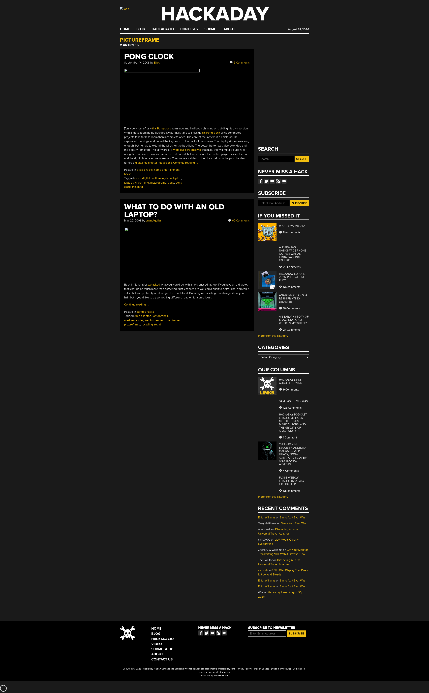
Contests (189, 29)
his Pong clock (211, 132)
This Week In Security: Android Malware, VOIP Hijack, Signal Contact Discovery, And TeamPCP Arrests (293, 454)
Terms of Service (261, 669)
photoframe (172, 320)
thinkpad (137, 187)
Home (125, 29)
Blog (140, 29)
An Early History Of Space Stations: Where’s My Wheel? (294, 320)
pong (171, 182)
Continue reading (185, 162)
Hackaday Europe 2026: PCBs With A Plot (292, 277)
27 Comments (291, 329)
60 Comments (240, 220)
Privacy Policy (244, 669)
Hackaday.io (163, 29)
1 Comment (289, 437)
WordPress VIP (221, 675)
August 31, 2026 (298, 29)
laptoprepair (160, 316)
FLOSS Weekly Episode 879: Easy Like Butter (291, 481)
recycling (147, 324)
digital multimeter (153, 178)
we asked (154, 284)
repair (158, 324)
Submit (210, 29)
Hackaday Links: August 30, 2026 (290, 381)
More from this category (273, 336)
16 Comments (291, 308)
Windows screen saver (187, 150)
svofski (262, 570)
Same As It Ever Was (293, 401)
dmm (168, 178)
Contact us (284, 181)
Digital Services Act (281, 669)
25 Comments (291, 267)
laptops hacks (145, 312)
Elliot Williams (266, 517)
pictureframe (158, 182)
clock (137, 178)
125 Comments (292, 407)
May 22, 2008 (132, 220)
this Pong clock (161, 128)
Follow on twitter (266, 181)
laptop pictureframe (136, 182)
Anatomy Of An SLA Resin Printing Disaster (293, 298)
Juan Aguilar (153, 220)
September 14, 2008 (137, 62)
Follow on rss (278, 181)
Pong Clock (149, 56)
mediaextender (133, 320)
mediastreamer (154, 320)
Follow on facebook (260, 181)
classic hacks (145, 170)
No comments (291, 232)
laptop (177, 178)
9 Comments (290, 389)
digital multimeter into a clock (153, 162)
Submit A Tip (162, 649)
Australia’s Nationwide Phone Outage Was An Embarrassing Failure (292, 253)
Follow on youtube (272, 181)
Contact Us (162, 659)
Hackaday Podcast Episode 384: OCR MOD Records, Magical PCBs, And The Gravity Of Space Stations (293, 423)
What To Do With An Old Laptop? (174, 210)
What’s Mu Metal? (292, 226)
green (138, 316)
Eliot (157, 62)
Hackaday (215, 14)
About (229, 29)
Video (156, 644)
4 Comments (290, 471)
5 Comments (241, 62)
